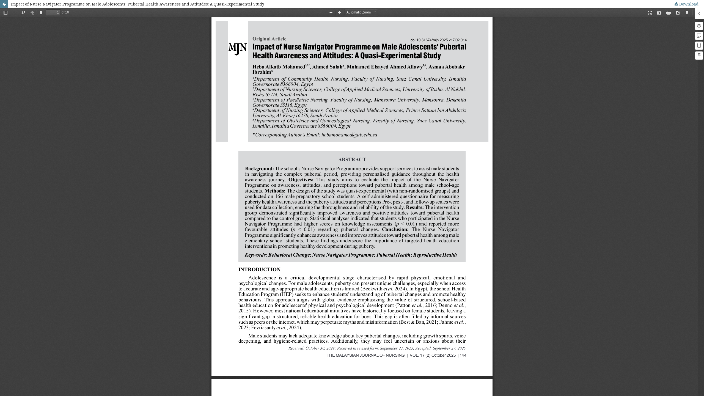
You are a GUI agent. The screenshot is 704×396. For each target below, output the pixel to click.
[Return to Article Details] (4, 4)
